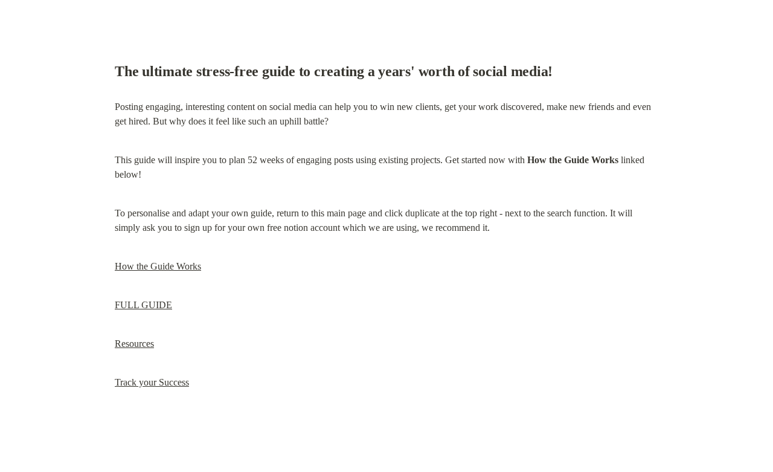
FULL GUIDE (143, 305)
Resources (134, 343)
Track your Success (152, 382)
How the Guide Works (158, 266)
